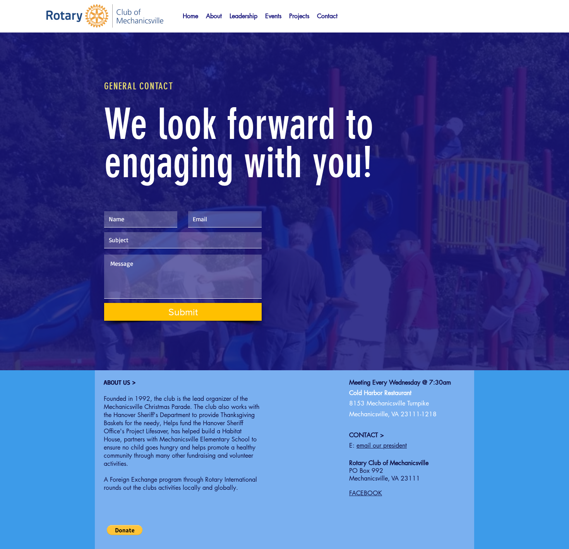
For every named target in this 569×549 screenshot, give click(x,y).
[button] (273, 16)
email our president (381, 445)
